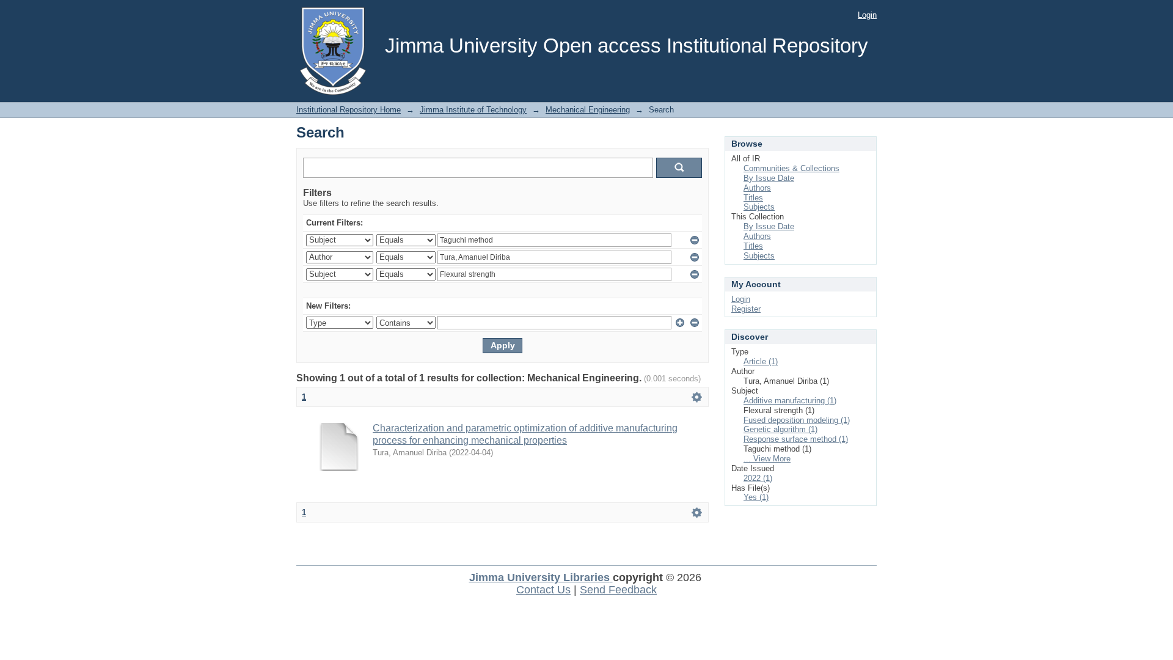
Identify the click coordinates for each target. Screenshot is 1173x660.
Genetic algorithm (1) (780, 429)
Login (867, 15)
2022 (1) (758, 478)
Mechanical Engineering (588, 109)
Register (746, 309)
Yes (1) (756, 497)
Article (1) (761, 361)
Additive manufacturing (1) (790, 400)
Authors (757, 188)
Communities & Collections (791, 168)
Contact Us (543, 590)
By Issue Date (769, 178)
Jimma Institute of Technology (473, 109)
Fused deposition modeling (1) (797, 420)
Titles (753, 197)
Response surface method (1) (796, 439)
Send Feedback (618, 590)
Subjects (759, 206)
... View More (767, 458)
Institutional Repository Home (348, 109)
